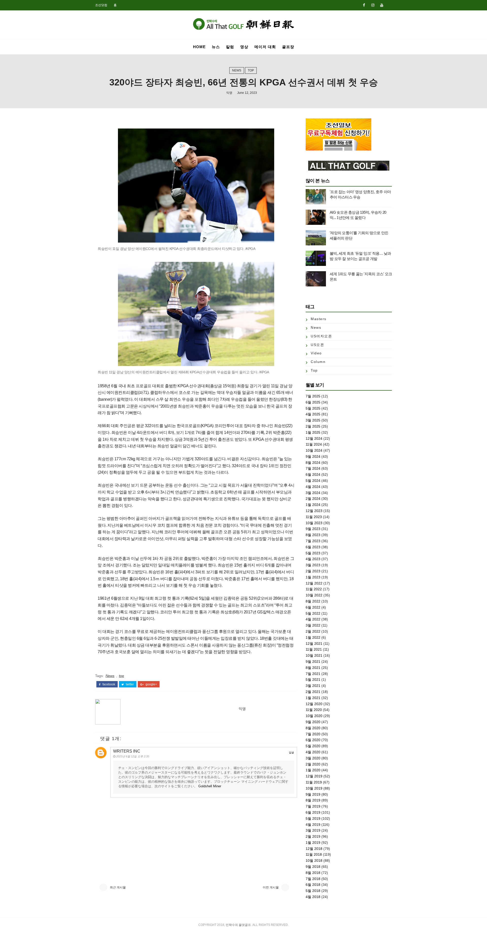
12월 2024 (314, 438)
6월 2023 (313, 547)
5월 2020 (313, 746)
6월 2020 (313, 740)
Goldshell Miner (209, 786)
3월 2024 (313, 493)
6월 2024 (313, 474)
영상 (244, 47)
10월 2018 (314, 860)
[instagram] (373, 5)
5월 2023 (313, 553)
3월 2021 (313, 686)
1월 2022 (313, 637)
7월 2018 (313, 879)
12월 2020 (314, 704)
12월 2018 (314, 849)
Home (199, 47)
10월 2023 (314, 523)
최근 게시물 (118, 887)
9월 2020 (313, 722)
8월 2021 (313, 668)
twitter (129, 684)
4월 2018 (313, 897)
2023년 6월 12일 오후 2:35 (132, 756)
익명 (229, 93)
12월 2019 (314, 776)
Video (316, 353)
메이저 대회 (265, 47)
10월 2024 (314, 450)
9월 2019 (313, 794)
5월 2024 (313, 481)
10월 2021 (314, 655)
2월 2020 (313, 764)
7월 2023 (313, 541)
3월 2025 (313, 420)
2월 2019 (313, 836)
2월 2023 (313, 571)
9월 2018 (313, 867)
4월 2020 (313, 752)
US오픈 (317, 345)
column (318, 362)
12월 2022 (314, 583)
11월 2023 (314, 517)
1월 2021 (313, 698)
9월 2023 (313, 529)
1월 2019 (313, 842)
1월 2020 (313, 770)
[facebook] (364, 5)
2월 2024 (313, 499)
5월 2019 (313, 818)
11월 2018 (314, 854)
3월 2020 (313, 758)
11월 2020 (314, 710)
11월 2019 (314, 782)
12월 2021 (314, 644)
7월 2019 (313, 806)
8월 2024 (313, 463)
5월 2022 (313, 613)
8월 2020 (313, 728)
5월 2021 (313, 680)
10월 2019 (314, 788)
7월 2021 (313, 674)
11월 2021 (314, 649)
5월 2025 (313, 408)
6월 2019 (313, 812)
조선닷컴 (101, 5)
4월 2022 (313, 619)
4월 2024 (313, 487)
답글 (291, 752)
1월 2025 (313, 432)
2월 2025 (313, 426)
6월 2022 (313, 607)
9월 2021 (313, 662)
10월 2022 (314, 595)
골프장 (288, 47)
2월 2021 (313, 692)
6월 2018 (313, 885)
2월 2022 (313, 631)
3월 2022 (313, 625)
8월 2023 (313, 535)
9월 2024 (313, 456)
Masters (318, 319)
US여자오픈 (321, 336)
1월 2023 (313, 577)
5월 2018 (313, 891)
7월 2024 (313, 468)
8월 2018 (313, 873)
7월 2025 (313, 396)
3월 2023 (313, 565)
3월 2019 (313, 830)
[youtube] (382, 5)
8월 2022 (313, 601)
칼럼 (230, 47)
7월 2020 (313, 734)
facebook (108, 684)
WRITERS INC (126, 751)
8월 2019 (313, 800)
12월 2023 (314, 511)
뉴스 (216, 47)
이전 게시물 (271, 887)
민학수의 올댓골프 (238, 925)
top (251, 70)
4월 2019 (313, 825)
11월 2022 (314, 589)
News (236, 70)
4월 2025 (313, 414)
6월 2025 (313, 402)
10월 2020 (314, 716)
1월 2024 (313, 505)
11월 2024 (314, 444)
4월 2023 (313, 559)
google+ (151, 684)
